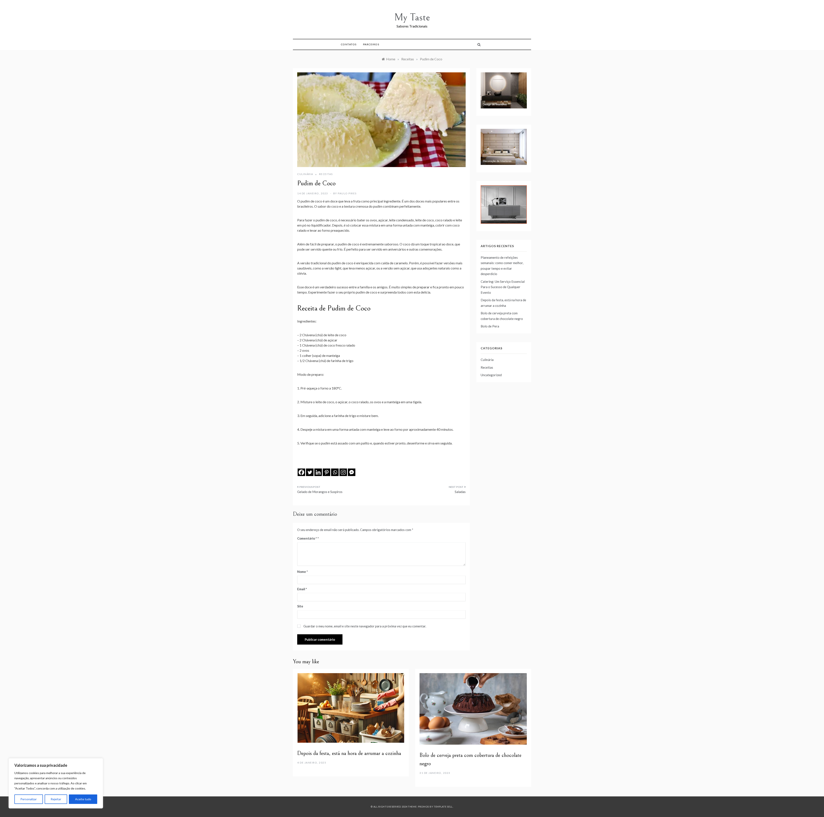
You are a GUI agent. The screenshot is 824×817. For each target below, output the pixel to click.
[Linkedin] (318, 472)
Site (300, 606)
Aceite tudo (83, 799)
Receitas (326, 174)
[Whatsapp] (335, 472)
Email (302, 589)
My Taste (412, 17)
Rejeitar (56, 799)
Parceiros (371, 44)
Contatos (349, 44)
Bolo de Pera (490, 326)
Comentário (307, 538)
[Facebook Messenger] (351, 472)
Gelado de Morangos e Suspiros (319, 492)
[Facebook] (301, 472)
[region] (56, 783)
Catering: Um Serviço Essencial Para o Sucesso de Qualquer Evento (503, 287)
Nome (302, 572)
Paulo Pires (347, 193)
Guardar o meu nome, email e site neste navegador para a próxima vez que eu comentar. (364, 626)
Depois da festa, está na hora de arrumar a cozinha (349, 753)
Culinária (305, 174)
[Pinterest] (326, 472)
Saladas (460, 492)
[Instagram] (343, 472)
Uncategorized (491, 375)
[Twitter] (310, 472)
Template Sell (443, 806)
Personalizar (28, 799)
